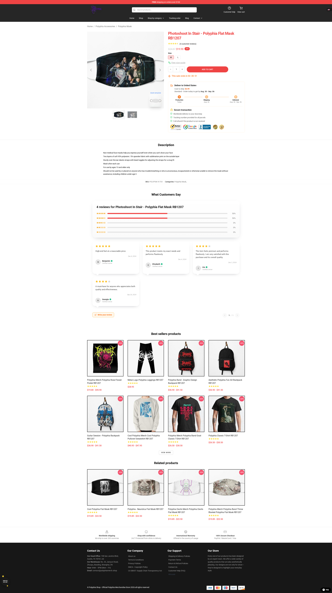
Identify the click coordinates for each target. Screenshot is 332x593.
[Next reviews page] (237, 315)
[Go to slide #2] (132, 114)
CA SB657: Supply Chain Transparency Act (145, 571)
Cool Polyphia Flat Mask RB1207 (102, 509)
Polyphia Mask (125, 26)
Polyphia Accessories (105, 26)
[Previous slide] (91, 70)
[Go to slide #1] (119, 114)
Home (90, 26)
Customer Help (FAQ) (176, 571)
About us (131, 556)
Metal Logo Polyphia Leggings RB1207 (145, 380)
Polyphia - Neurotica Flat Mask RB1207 (145, 509)
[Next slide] (160, 70)
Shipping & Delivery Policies (179, 556)
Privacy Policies (134, 563)
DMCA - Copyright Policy (138, 567)
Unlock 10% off (5, 581)
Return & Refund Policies (178, 563)
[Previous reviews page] (224, 315)
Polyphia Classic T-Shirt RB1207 (223, 435)
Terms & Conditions (136, 560)
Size (170, 53)
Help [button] (327, 590)
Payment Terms (174, 560)
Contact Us (172, 567)
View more (166, 452)
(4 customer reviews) (187, 44)
